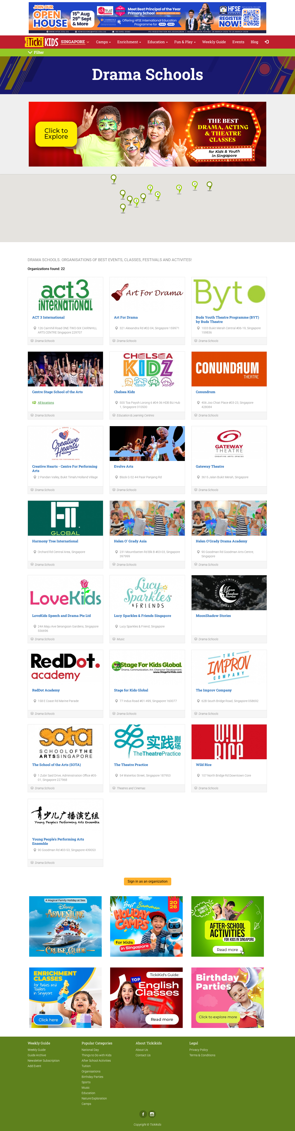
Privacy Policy (198, 1050)
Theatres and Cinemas (131, 788)
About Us (142, 1050)
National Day (90, 1050)
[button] (150, 189)
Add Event (34, 1066)
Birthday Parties (92, 1077)
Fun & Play (183, 41)
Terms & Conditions (202, 1055)
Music (121, 639)
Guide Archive (37, 1055)
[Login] (268, 42)
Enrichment (128, 41)
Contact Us (143, 1055)
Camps (102, 41)
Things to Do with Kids (96, 1055)
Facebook (143, 1114)
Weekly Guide (214, 41)
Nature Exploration (94, 1098)
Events (238, 41)
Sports (86, 1082)
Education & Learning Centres (135, 415)
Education (157, 41)
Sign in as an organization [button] (148, 881)
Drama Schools (45, 341)
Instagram (152, 1114)
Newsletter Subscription (44, 1060)
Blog (254, 41)
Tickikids (155, 1124)
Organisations (91, 1071)
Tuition (86, 1066)
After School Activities (96, 1060)
